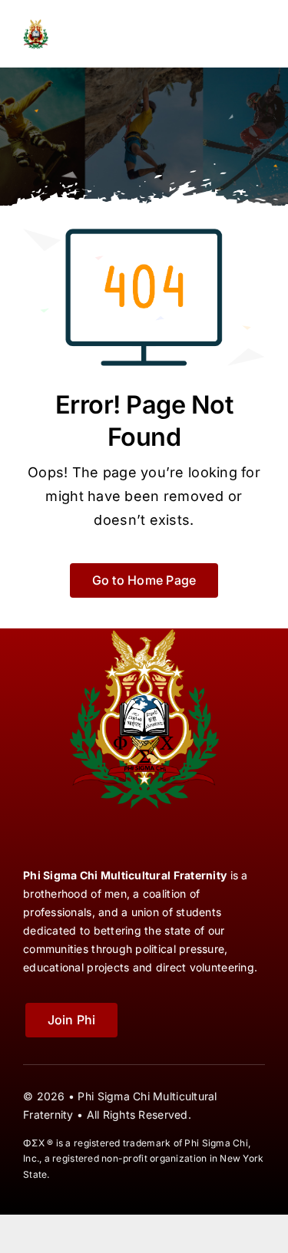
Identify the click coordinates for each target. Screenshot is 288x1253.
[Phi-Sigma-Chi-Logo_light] (82, 22)
